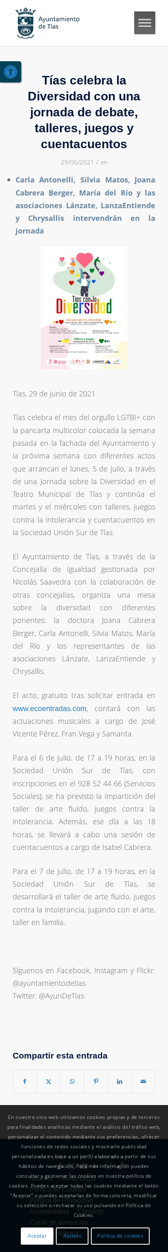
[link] (10, 71)
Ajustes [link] (72, 1236)
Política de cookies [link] (120, 1236)
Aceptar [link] (37, 1236)
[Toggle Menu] (144, 23)
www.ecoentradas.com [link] (49, 709)
